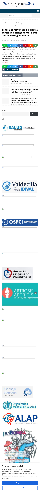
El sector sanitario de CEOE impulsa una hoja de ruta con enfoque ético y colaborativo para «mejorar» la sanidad (24, 100)
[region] (20, 477)
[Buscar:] (20, 15)
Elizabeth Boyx (21, 40)
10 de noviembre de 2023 (18, 94)
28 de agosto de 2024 (17, 83)
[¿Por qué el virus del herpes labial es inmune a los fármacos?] (5, 82)
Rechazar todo (20, 488)
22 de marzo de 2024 (9, 40)
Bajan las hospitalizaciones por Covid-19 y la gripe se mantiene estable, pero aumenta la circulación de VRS (24, 91)
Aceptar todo (20, 483)
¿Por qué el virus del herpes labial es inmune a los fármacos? (23, 80)
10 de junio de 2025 (17, 104)
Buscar (4, 111)
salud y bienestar (12, 69)
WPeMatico (6, 62)
